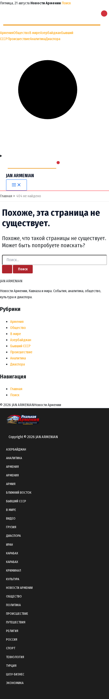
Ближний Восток (18, 492)
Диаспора (53, 39)
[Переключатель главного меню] (16, 185)
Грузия (11, 527)
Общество (21, 32)
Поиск (66, 3)
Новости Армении (19, 588)
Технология (15, 657)
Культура (12, 579)
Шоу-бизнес (15, 674)
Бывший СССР (20, 346)
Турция (11, 666)
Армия (10, 484)
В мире (34, 32)
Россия (11, 639)
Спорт (10, 648)
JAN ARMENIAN (20, 175)
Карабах (12, 553)
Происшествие (19, 39)
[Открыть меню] (54, 156)
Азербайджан (50, 32)
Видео (10, 518)
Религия (12, 631)
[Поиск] (54, 149)
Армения (6, 32)
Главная (16, 389)
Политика (13, 605)
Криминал (13, 570)
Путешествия (15, 622)
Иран (9, 544)
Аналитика (38, 39)
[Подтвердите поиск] (7, 269)
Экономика (15, 683)
